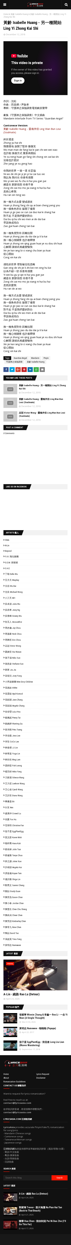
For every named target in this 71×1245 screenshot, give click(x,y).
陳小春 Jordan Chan (14, 903)
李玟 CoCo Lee (12, 741)
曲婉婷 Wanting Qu (14, 723)
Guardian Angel (20, 358)
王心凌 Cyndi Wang (14, 789)
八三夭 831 (10, 598)
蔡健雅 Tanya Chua (13, 855)
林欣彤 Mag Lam (12, 759)
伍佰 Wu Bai (10, 586)
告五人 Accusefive (13, 622)
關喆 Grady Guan (12, 891)
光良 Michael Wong (14, 592)
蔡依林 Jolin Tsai (13, 849)
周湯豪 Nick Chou (13, 634)
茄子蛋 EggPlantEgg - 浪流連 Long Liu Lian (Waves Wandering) (41, 1044)
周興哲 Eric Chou (13, 640)
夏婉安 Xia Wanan (13, 652)
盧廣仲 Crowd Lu (13, 813)
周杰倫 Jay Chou (13, 628)
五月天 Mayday (12, 580)
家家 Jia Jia (10, 670)
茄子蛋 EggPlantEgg (14, 831)
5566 (7, 540)
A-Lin (7, 545)
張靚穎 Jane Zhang (14, 699)
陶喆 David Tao (12, 933)
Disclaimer (40, 1078)
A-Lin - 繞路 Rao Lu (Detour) (21, 994)
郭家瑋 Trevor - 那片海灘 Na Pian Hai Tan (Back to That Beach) (40, 1209)
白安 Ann (9, 807)
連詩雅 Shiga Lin (12, 879)
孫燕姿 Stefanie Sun (14, 664)
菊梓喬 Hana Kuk (13, 843)
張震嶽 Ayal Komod (14, 693)
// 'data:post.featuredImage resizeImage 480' (25, 976)
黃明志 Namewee (13, 945)
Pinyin (46, 358)
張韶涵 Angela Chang (14, 705)
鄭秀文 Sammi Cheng (14, 885)
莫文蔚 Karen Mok (13, 837)
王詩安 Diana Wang (14, 795)
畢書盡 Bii (9, 801)
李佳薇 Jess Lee (12, 735)
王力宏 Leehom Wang (15, 783)
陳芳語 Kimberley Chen (15, 921)
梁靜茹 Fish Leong (13, 765)
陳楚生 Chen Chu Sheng (16, 909)
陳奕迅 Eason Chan (14, 897)
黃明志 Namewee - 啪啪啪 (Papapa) (37, 1028)
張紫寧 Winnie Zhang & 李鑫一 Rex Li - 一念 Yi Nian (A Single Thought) (43, 1016)
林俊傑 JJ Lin (11, 747)
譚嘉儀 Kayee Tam (13, 873)
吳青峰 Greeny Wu (13, 616)
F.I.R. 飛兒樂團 (12, 556)
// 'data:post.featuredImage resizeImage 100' (10, 1018)
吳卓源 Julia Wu (12, 604)
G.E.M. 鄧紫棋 (11, 562)
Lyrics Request (42, 1074)
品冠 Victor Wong (13, 646)
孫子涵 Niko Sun (12, 658)
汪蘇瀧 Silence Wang (14, 777)
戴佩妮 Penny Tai (13, 717)
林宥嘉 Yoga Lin (12, 753)
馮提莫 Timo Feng (13, 939)
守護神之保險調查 (14, 362)
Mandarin (35, 358)
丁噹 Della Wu (11, 574)
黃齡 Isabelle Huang (19, 14)
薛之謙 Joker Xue (13, 861)
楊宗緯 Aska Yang (13, 771)
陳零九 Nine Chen (13, 927)
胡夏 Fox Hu (10, 819)
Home (5, 14)
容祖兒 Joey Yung (13, 675)
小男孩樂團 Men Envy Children (19, 681)
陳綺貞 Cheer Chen (13, 915)
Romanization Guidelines (14, 1081)
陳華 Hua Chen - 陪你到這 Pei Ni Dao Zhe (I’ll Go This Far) (42, 1223)
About (6, 1078)
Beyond (8, 551)
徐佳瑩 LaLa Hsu (13, 711)
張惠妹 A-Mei (11, 687)
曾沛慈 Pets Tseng (13, 729)
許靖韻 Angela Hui (13, 867)
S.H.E (7, 568)
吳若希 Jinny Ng (12, 610)
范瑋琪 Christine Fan (14, 825)
